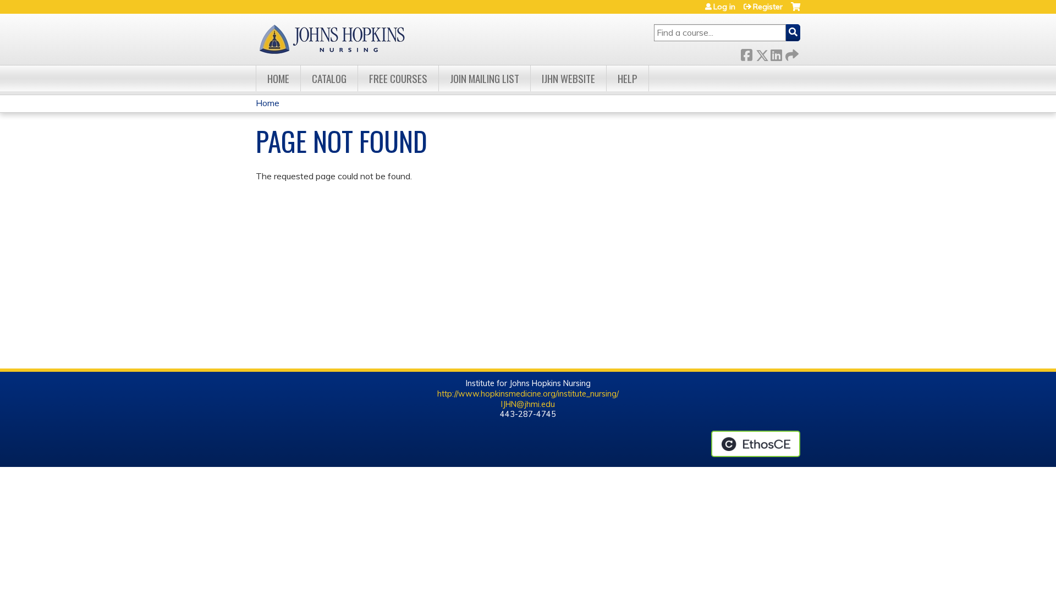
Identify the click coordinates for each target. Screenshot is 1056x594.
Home (278, 78)
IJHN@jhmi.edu (528, 404)
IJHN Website (568, 78)
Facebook (746, 53)
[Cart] (795, 11)
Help (627, 78)
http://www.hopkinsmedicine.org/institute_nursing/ (528, 394)
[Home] (332, 39)
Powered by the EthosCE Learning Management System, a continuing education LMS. (755, 444)
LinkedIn (776, 53)
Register (768, 6)
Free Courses (398, 78)
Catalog (329, 78)
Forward (790, 53)
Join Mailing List (484, 78)
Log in (724, 6)
